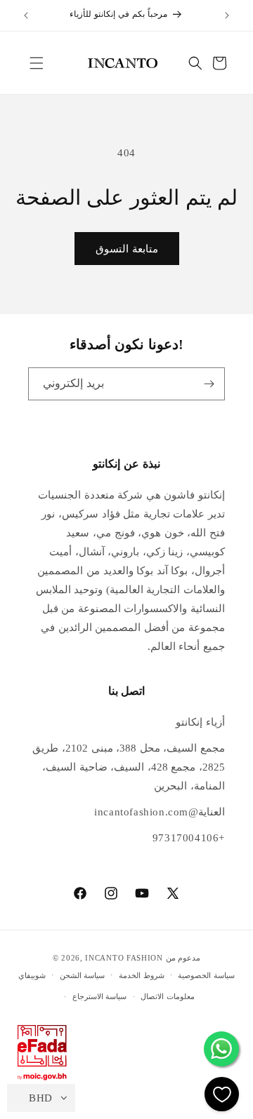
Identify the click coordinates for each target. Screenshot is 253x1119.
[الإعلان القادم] (227, 15)
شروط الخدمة (141, 975)
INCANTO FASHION (124, 958)
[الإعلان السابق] (26, 15)
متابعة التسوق (127, 249)
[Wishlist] (222, 1094)
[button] (36, 63)
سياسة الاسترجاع (99, 996)
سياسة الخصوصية (206, 975)
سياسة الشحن (82, 975)
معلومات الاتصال (168, 996)
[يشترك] (208, 383)
